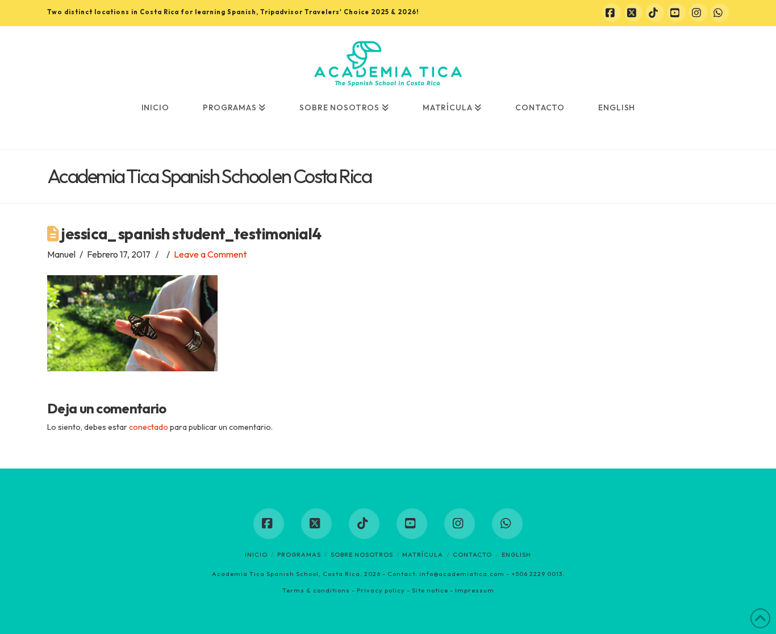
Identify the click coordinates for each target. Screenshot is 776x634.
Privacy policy (381, 590)
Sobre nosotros (362, 554)
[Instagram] (698, 12)
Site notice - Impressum (453, 590)
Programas (299, 554)
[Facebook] (612, 12)
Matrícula (422, 554)
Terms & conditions (316, 590)
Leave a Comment (210, 254)
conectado (148, 427)
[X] (633, 12)
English (516, 554)
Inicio (256, 554)
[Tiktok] (655, 12)
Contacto (472, 554)
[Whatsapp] (720, 12)
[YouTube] (676, 12)
